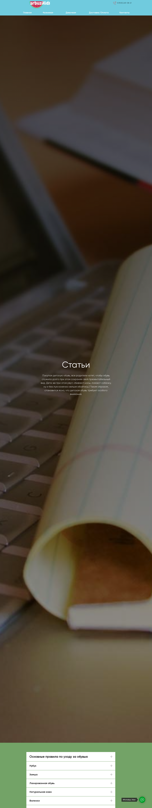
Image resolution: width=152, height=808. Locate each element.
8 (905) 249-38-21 (124, 3)
